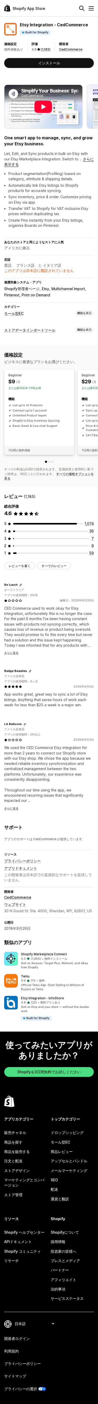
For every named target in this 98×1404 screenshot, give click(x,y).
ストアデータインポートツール (29, 330)
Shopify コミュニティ (22, 1251)
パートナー (60, 1270)
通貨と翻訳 (60, 1199)
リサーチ (11, 1260)
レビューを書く (20, 566)
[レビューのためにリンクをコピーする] (21, 585)
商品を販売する (17, 1151)
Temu (25, 976)
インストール (49, 63)
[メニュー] (91, 8)
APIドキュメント (18, 1241)
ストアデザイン (17, 1170)
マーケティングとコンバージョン (24, 1182)
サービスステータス (67, 1298)
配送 (54, 1189)
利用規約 (11, 1351)
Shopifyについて (65, 1232)
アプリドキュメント (20, 868)
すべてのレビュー (54, 566)
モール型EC (14, 313)
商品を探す (13, 1142)
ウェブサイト (15, 904)
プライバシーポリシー (22, 861)
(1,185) (45, 49)
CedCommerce (70, 49)
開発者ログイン (17, 1338)
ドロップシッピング (67, 1132)
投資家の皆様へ (63, 1251)
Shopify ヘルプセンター (24, 1232)
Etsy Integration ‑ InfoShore (42, 998)
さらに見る (11, 653)
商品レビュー (62, 1151)
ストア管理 (13, 1195)
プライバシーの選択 (20, 1389)
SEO (54, 1180)
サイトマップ (15, 1376)
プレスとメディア (65, 1260)
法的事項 (58, 1289)
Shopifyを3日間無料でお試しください (49, 1072)
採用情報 (58, 1241)
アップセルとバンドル (69, 1161)
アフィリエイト (63, 1279)
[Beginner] (46, 462)
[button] (49, 961)
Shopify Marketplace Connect (44, 954)
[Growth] (52, 462)
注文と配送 (13, 1161)
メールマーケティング (69, 1170)
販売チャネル (15, 1132)
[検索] (81, 8)
